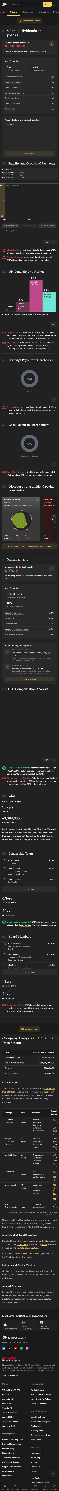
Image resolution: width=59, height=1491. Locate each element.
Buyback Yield (39, 70)
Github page (22, 1244)
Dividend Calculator (39, 1403)
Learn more (50, 1227)
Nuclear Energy (8, 1453)
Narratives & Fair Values (41, 1399)
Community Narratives (40, 1435)
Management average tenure (17, 629)
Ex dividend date (12, 98)
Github (8, 1278)
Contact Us (35, 1467)
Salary (29, 751)
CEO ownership (11, 624)
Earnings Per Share (13, 231)
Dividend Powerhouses (11, 1444)
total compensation (47, 768)
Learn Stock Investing (40, 1483)
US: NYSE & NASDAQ (11, 1390)
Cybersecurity (8, 1471)
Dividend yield (13, 70)
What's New (36, 1440)
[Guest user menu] (54, 4)
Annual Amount (48, 226)
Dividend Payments (30, 226)
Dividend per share (12, 103)
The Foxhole (36, 1426)
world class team (25, 1253)
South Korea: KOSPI (10, 1421)
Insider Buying (8, 1449)
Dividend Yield (11, 226)
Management (28, 12)
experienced (25, 925)
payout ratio (12, 410)
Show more (45, 839)
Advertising (35, 1458)
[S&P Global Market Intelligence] (11, 1359)
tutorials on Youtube (29, 1248)
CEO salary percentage (14, 613)
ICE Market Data (56, 1158)
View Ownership (31, 1029)
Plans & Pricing (37, 1453)
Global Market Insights (40, 1422)
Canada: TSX (7, 1408)
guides (44, 1244)
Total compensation (15, 606)
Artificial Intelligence (10, 1462)
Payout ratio (10, 109)
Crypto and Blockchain (11, 1467)
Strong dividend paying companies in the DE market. (29, 546)
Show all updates (29, 153)
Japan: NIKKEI (8, 1417)
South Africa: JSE (9, 1412)
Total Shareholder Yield (14, 77)
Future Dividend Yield (13, 82)
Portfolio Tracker (38, 1390)
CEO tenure (9, 618)
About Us (34, 1462)
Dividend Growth (11, 87)
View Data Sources (10, 1375)
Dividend (13, 12)
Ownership (44, 12)
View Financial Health (31, 20)
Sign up (47, 4)
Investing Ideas (37, 1431)
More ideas (7, 1476)
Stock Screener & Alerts (41, 1394)
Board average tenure (14, 634)
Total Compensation (13, 751)
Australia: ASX (8, 1399)
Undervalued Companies (12, 1440)
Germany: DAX (8, 1426)
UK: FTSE (6, 1394)
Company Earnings (44, 751)
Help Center (36, 1478)
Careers (34, 1471)
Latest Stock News (38, 1417)
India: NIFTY (7, 1403)
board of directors (38, 1005)
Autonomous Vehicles (11, 1458)
